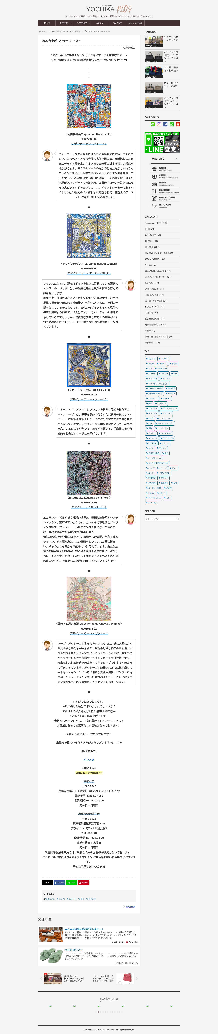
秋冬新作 (92, 899)
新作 (82, 899)
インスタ (89, 759)
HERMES (50, 894)
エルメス (51, 899)
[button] (177, 518)
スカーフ (72, 899)
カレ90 (62, 899)
